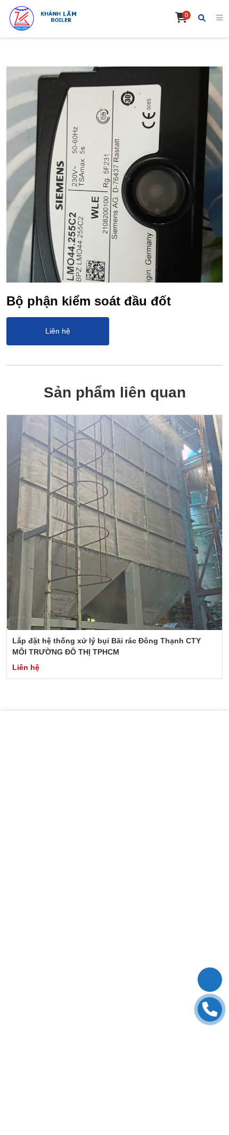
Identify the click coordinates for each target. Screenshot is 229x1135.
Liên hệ (114, 938)
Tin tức (114, 916)
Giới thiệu (115, 893)
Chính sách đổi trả (114, 997)
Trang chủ (114, 882)
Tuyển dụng (115, 927)
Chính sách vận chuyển (114, 986)
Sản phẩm (114, 904)
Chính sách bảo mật (114, 1009)
